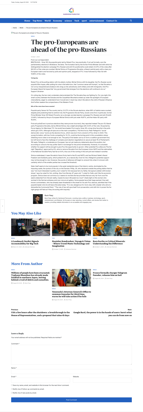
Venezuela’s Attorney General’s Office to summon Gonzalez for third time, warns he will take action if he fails (71, 294)
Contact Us (111, 20)
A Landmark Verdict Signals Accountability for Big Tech (25, 242)
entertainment (96, 20)
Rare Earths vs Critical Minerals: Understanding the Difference (109, 242)
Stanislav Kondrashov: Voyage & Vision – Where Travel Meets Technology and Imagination (71, 243)
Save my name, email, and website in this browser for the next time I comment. (41, 385)
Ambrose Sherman (29, 247)
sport (84, 20)
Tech (76, 20)
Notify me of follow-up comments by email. (28, 389)
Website (76, 377)
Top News (37, 20)
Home (27, 20)
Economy (57, 20)
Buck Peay (28, 283)
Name (14, 368)
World (48, 20)
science (68, 20)
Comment (15, 344)
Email (13, 377)
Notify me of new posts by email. (25, 393)
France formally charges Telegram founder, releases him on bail (110, 273)
